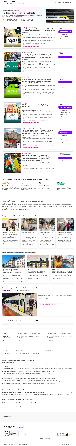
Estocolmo (6, 195)
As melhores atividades (15, 6)
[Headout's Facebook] (68, 444)
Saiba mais (4, 190)
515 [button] (26, 153)
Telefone (25, 432)
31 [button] (25, 52)
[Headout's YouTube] (66, 444)
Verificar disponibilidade (65, 31)
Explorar (7, 6)
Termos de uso (42, 436)
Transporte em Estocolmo (14, 195)
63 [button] (25, 103)
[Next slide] (19, 37)
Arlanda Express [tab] (6, 290)
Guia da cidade (25, 6)
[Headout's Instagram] (64, 444)
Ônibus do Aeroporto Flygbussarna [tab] (20, 290)
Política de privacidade (44, 434)
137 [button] (26, 128)
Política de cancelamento (45, 438)
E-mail (24, 434)
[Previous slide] (5, 37)
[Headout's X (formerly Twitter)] (70, 444)
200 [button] (26, 27)
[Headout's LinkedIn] (62, 444)
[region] (12, 37)
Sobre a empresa (43, 432)
